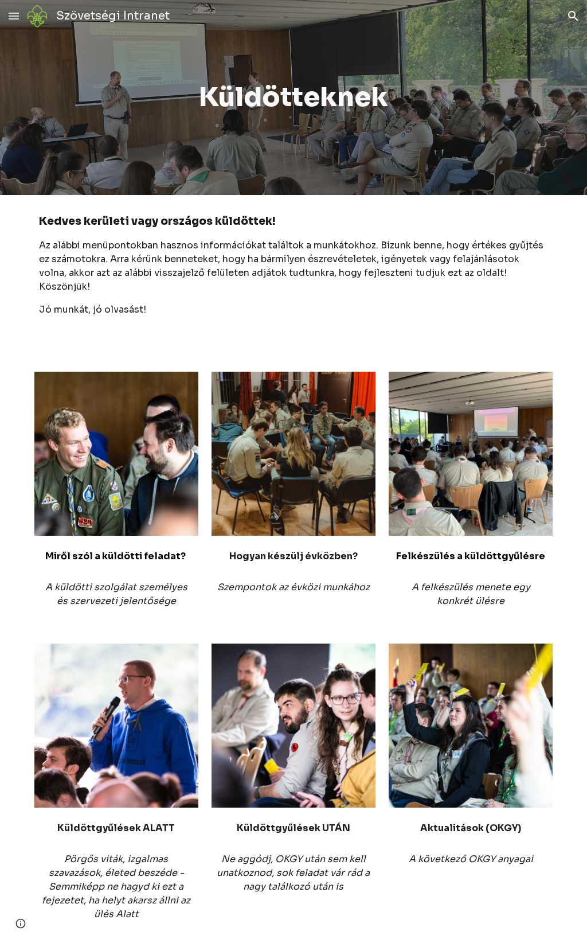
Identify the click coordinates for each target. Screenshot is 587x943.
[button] (14, 16)
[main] (293, 97)
